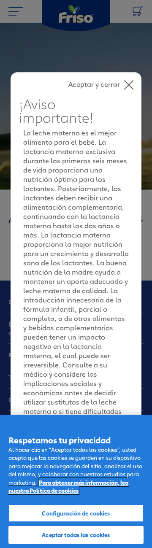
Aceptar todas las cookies (76, 534)
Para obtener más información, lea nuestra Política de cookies (68, 486)
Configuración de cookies (76, 513)
